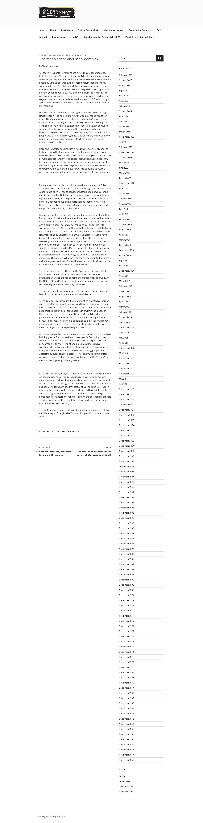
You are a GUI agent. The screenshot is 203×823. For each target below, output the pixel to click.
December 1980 (126, 585)
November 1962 (126, 724)
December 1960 (126, 739)
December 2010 (126, 389)
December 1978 (126, 600)
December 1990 (126, 523)
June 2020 (124, 209)
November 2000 (127, 451)
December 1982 (126, 574)
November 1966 (126, 698)
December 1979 (126, 595)
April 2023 (123, 142)
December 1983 (126, 569)
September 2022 (127, 162)
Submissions (58, 37)
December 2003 (126, 430)
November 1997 (126, 477)
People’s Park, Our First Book (139, 37)
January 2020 (125, 219)
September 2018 (127, 250)
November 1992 (126, 513)
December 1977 (126, 610)
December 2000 (127, 446)
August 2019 (125, 229)
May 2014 (123, 338)
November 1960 (126, 744)
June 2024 (123, 116)
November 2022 (126, 152)
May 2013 (123, 353)
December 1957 (126, 749)
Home (42, 30)
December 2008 (127, 399)
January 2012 (125, 363)
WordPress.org (126, 791)
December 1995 (126, 487)
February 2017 (125, 286)
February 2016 (125, 312)
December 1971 (126, 657)
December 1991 (126, 518)
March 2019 (124, 240)
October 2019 (125, 224)
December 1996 (126, 482)
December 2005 (127, 420)
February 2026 (125, 75)
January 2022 (125, 178)
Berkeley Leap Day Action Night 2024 (102, 37)
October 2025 (125, 80)
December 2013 (126, 348)
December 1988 (126, 533)
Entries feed (124, 781)
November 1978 (126, 605)
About (53, 30)
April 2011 (123, 384)
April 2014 (123, 343)
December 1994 (126, 492)
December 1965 (126, 703)
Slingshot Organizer (113, 30)
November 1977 (126, 616)
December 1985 (126, 559)
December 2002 (126, 435)
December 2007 (126, 410)
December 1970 (126, 662)
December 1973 (126, 646)
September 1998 (127, 466)
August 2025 (125, 85)
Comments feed (126, 786)
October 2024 (125, 111)
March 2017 (124, 281)
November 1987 (126, 549)
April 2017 (123, 276)
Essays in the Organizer (140, 30)
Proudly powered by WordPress (52, 816)
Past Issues (67, 30)
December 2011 (126, 368)
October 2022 (125, 157)
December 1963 (126, 713)
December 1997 (126, 471)
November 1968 (126, 683)
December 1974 (126, 641)
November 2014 (126, 332)
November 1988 (126, 538)
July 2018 (123, 260)
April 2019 (123, 235)
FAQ (159, 30)
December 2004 (127, 425)
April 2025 (123, 101)
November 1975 (126, 636)
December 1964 (126, 708)
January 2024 (125, 132)
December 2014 (126, 327)
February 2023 (125, 147)
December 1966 (126, 693)
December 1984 (126, 564)
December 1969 (126, 672)
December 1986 (126, 554)
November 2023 (126, 137)
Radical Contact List (88, 30)
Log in (122, 776)
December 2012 (126, 358)
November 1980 (126, 590)
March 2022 (124, 173)
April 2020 (123, 214)
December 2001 (126, 441)
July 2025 (123, 90)
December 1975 (126, 631)
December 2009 (127, 394)
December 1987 (126, 543)
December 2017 (126, 271)
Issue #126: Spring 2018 (68, 432)
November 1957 (126, 755)
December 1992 (126, 508)
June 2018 (123, 265)
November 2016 (126, 291)
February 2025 (125, 106)
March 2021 (124, 193)
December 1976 (126, 621)
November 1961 (126, 734)
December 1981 (126, 580)
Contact (43, 37)
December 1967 (126, 688)
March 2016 (124, 307)
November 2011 (126, 374)
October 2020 (125, 198)
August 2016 (125, 296)
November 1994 (126, 497)
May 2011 (123, 379)
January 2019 (125, 245)
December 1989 (126, 528)
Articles (48, 432)
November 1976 (126, 626)
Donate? (74, 37)
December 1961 (126, 729)
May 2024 (123, 121)
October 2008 (125, 405)
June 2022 (123, 168)
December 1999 (126, 456)
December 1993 (126, 502)
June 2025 (123, 95)
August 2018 (125, 255)
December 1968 (126, 677)
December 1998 (126, 461)
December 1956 (126, 760)
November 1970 (126, 667)
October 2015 (125, 317)
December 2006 (127, 415)
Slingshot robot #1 (74, 55)
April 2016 (123, 301)
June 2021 (123, 188)
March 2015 (124, 322)
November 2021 (126, 183)
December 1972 (126, 652)
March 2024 (124, 126)
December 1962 (126, 719)
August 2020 (125, 204)
